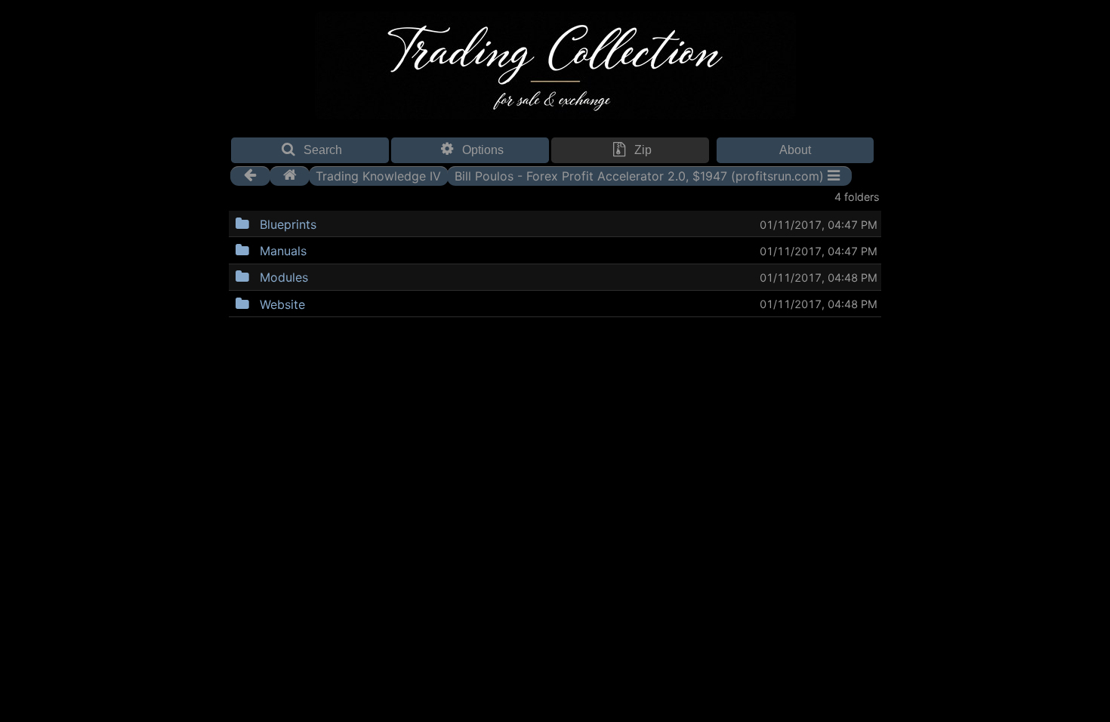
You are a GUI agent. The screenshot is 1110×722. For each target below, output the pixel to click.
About (795, 149)
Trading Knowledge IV (378, 175)
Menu (355, 222)
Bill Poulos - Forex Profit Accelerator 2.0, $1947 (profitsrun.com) (639, 175)
